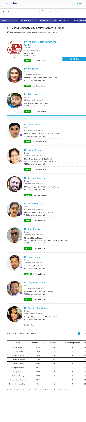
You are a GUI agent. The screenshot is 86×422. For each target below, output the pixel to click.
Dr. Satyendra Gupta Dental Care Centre (40, 43)
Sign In (81, 3)
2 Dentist (27, 47)
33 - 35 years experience (32, 50)
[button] (9, 20)
